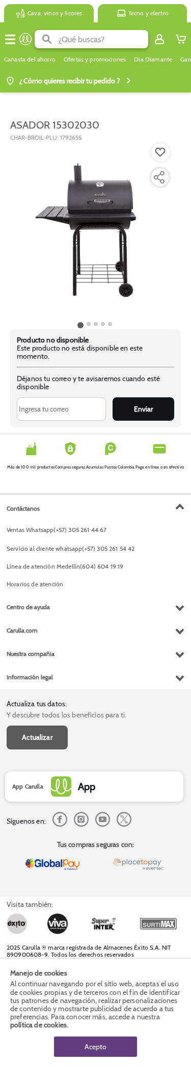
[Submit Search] (46, 39)
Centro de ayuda (28, 607)
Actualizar (37, 737)
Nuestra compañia (30, 653)
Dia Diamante (153, 59)
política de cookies (38, 1024)
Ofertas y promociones (95, 59)
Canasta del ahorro (30, 59)
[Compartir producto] (159, 177)
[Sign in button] (159, 39)
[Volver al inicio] (25, 39)
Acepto (95, 1046)
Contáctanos (23, 508)
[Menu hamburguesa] (10, 39)
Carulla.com (22, 630)
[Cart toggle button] (181, 39)
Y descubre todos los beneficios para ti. (66, 715)
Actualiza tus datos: (37, 704)
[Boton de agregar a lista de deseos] (160, 152)
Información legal (30, 677)
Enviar (143, 409)
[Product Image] (95, 230)
